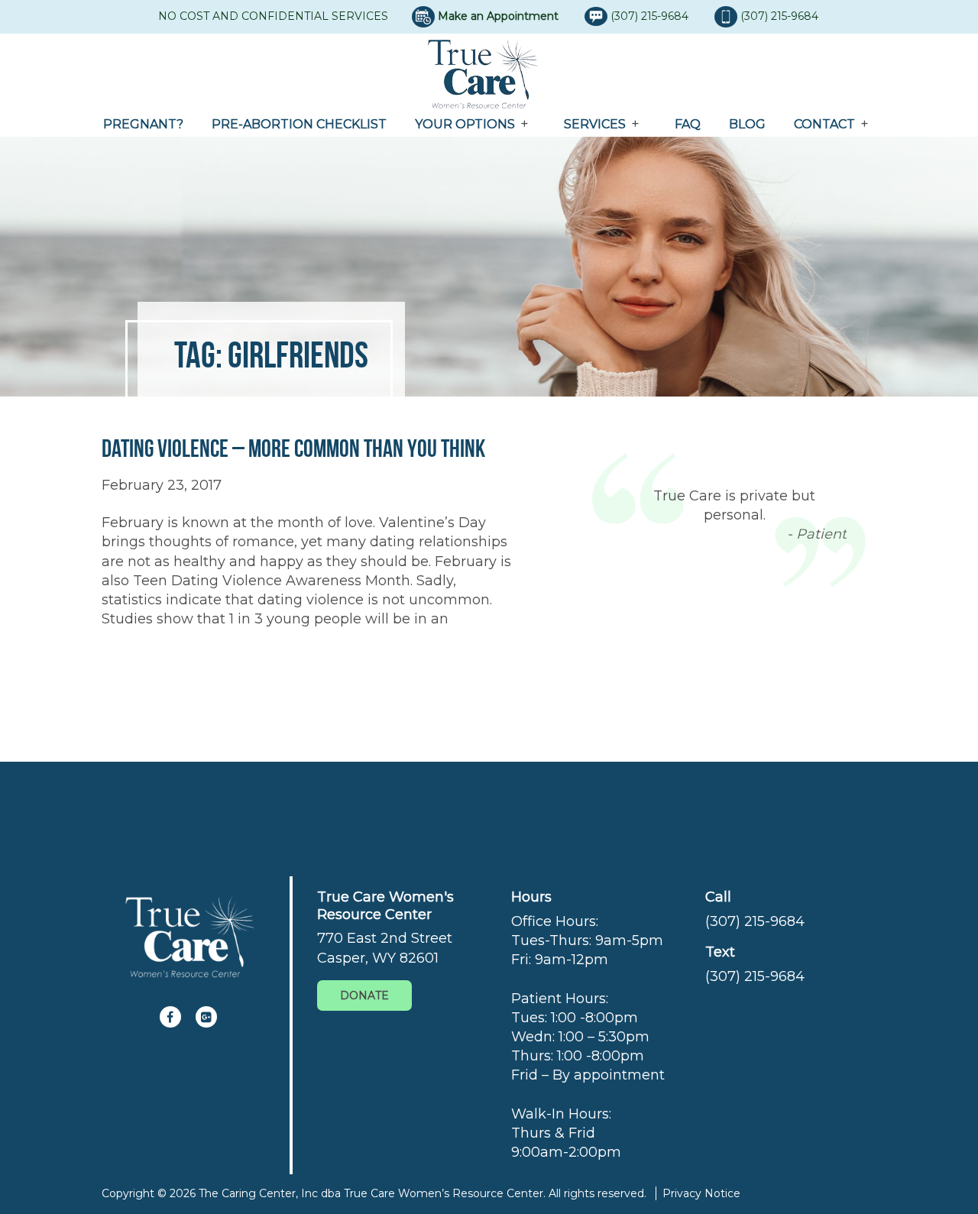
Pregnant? (143, 124)
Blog (747, 124)
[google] (206, 1017)
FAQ (688, 124)
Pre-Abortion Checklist (299, 124)
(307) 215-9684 (650, 16)
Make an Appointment (498, 16)
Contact (824, 124)
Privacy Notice (701, 1193)
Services (595, 124)
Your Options (465, 124)
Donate (364, 995)
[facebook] (170, 1017)
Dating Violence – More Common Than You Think (293, 448)
